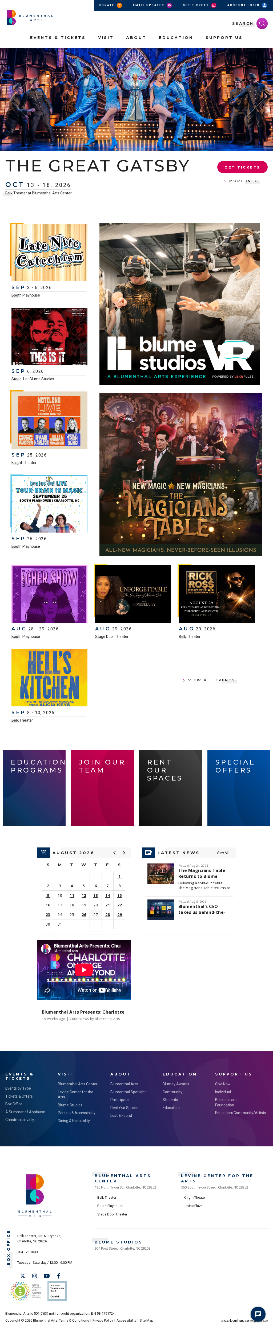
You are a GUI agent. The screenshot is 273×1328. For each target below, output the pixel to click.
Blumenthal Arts (124, 1084)
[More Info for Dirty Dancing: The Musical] (136, 99)
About (136, 37)
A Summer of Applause (25, 1112)
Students (170, 1100)
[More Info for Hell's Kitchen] (49, 678)
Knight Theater (24, 463)
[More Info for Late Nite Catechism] (49, 253)
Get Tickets (196, 5)
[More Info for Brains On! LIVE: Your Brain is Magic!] (49, 504)
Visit (106, 37)
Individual (223, 1092)
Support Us (224, 37)
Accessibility (126, 1320)
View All (222, 852)
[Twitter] (22, 1276)
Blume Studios (70, 1105)
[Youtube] (46, 1276)
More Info (244, 190)
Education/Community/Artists (236, 1113)
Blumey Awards (176, 1084)
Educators (171, 1108)
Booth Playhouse (25, 295)
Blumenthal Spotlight (128, 1092)
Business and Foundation (226, 1102)
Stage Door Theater (112, 636)
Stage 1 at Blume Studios (32, 379)
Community (172, 1092)
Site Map (146, 1320)
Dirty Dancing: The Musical (105, 175)
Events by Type (18, 1088)
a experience (244, 1320)
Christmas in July (19, 1120)
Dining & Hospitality (74, 1121)
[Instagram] (34, 1276)
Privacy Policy (103, 1320)
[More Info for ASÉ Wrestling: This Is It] (49, 337)
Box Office (13, 1104)
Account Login (244, 5)
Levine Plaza (193, 1206)
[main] (136, 549)
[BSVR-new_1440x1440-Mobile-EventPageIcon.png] (179, 304)
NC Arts (26, 1291)
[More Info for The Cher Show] (49, 594)
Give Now (223, 1084)
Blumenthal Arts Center (78, 1084)
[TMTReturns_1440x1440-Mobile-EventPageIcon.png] (180, 474)
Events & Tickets (58, 37)
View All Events (212, 680)
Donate (107, 5)
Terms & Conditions (74, 1320)
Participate (119, 1100)
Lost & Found (121, 1115)
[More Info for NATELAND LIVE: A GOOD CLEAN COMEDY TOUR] (49, 420)
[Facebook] (58, 1276)
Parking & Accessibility (76, 1113)
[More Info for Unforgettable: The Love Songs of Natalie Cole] (133, 594)
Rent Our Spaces (124, 1108)
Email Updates (149, 5)
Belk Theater (189, 636)
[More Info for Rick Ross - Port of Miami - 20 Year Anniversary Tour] (217, 594)
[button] (266, 55)
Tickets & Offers (19, 1096)
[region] (84, 890)
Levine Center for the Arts (75, 1094)
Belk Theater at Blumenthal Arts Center (38, 213)
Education (176, 37)
